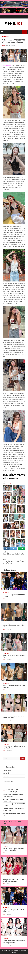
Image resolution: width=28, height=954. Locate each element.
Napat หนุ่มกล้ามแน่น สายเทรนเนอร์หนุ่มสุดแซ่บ (14, 612)
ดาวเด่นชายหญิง (6, 36)
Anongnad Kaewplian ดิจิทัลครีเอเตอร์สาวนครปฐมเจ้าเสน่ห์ (14, 927)
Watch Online (24, 32)
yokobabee (10, 483)
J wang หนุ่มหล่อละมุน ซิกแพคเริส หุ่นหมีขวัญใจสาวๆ (13, 561)
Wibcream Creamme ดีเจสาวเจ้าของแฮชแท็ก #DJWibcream (14, 866)
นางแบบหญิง (6, 773)
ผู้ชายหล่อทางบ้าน (7, 779)
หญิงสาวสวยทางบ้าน (8, 782)
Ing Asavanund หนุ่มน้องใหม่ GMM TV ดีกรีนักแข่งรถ (14, 581)
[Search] (19, 32)
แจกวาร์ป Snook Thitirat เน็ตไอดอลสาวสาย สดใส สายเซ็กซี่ (14, 835)
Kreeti (21, 950)
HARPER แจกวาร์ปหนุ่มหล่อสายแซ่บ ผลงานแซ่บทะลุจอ (14, 672)
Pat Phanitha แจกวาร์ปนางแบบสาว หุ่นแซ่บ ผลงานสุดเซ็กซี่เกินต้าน (14, 703)
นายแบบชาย (6, 776)
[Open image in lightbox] (7, 488)
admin (3, 45)
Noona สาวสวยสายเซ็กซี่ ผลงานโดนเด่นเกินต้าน (14, 642)
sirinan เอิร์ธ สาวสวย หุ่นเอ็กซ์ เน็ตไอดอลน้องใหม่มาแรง (14, 554)
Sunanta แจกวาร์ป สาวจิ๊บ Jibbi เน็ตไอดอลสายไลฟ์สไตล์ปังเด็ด (14, 733)
